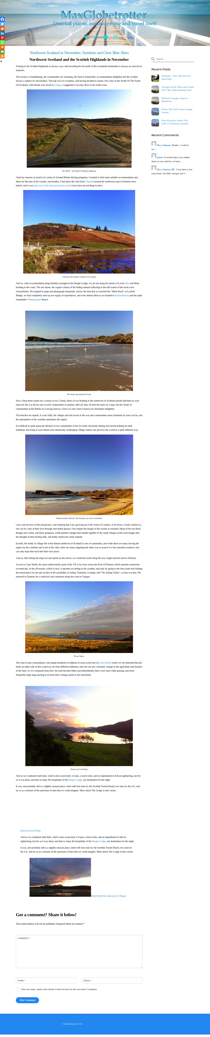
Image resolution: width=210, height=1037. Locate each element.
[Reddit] (2, 28)
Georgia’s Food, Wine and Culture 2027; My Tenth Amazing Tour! (177, 88)
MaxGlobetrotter (71, 1024)
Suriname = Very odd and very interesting (176, 77)
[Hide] (1, 61)
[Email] (2, 51)
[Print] (2, 47)
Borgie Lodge (75, 780)
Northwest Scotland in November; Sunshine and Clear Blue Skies (79, 52)
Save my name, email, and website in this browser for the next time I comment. (59, 989)
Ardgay (57, 85)
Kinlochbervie (122, 295)
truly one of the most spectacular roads (52, 185)
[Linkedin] (2, 33)
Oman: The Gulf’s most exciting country (176, 111)
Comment (24, 938)
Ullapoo (89, 181)
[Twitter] (2, 24)
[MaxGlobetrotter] (105, 29)
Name (22, 981)
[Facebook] (2, 19)
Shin (127, 283)
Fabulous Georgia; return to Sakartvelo (174, 100)
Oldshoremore (34, 299)
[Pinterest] (2, 37)
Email (87, 981)
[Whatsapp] (2, 42)
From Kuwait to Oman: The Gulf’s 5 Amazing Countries (174, 122)
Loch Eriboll (105, 662)
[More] (2, 56)
